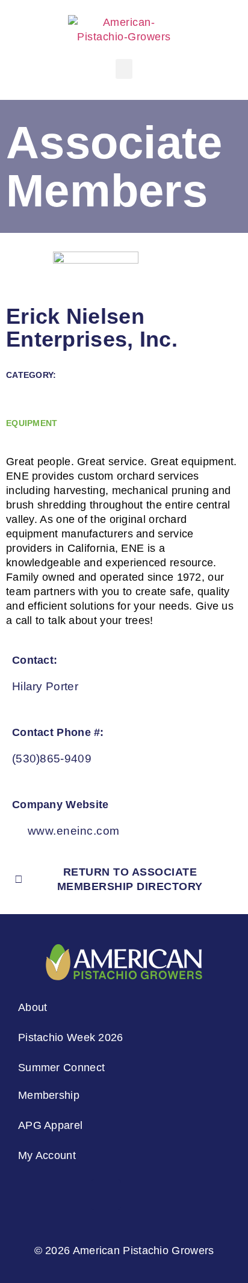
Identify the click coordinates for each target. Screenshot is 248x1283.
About (33, 1007)
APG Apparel (50, 1125)
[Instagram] (69, 1194)
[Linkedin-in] (106, 1194)
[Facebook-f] (142, 1194)
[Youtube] (179, 1194)
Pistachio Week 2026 (70, 1037)
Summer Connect (61, 1068)
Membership (48, 1095)
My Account (47, 1155)
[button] (124, 69)
